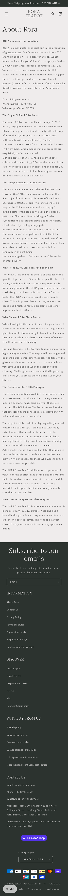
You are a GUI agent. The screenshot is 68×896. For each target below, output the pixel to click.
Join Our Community (18, 706)
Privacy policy (18, 889)
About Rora (13, 602)
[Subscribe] (57, 582)
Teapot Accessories (17, 683)
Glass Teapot (13, 668)
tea (30, 162)
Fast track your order (18, 742)
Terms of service (35, 889)
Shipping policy (52, 889)
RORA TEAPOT (21, 884)
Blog (9, 698)
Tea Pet (10, 691)
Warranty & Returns (17, 735)
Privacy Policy (14, 617)
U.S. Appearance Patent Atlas (22, 757)
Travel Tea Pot (14, 676)
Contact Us (12, 610)
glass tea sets (13, 52)
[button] (6, 13)
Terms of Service (15, 625)
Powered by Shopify (37, 884)
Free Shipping (14, 727)
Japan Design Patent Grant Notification (27, 765)
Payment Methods (16, 632)
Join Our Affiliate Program (20, 647)
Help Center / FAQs (17, 639)
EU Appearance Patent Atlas (21, 750)
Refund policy (55, 884)
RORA (5, 48)
